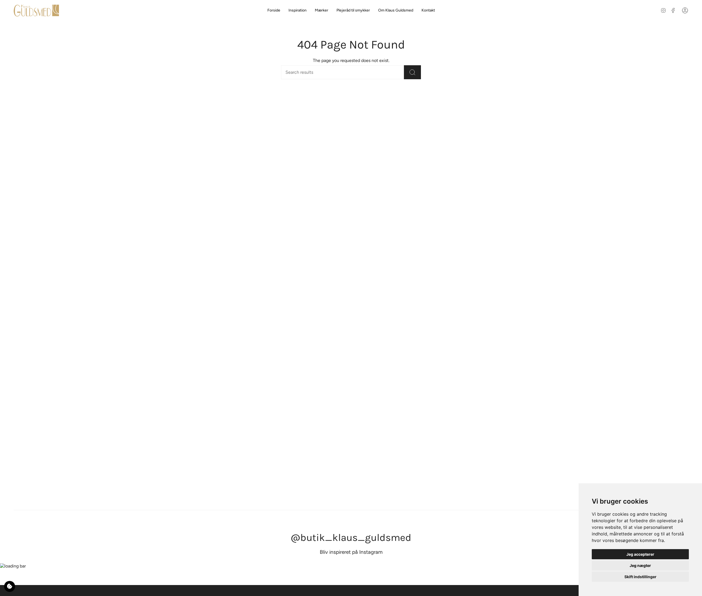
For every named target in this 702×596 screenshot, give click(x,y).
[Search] (412, 72)
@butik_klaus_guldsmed (351, 537)
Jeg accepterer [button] (640, 554)
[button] (321, 10)
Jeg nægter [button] (640, 565)
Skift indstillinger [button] (640, 576)
